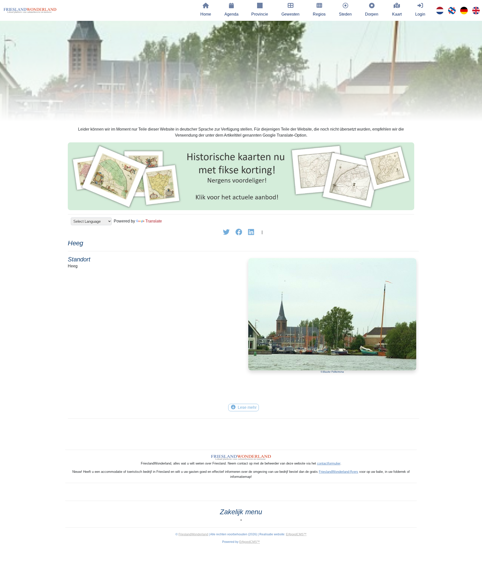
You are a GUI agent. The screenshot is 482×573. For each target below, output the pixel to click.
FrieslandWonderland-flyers (338, 472)
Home (205, 14)
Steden (345, 14)
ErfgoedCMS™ (296, 534)
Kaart (397, 14)
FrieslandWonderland (193, 534)
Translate (153, 221)
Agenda (231, 14)
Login (420, 14)
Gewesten (290, 14)
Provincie (259, 14)
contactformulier (328, 463)
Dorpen (371, 14)
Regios (319, 14)
